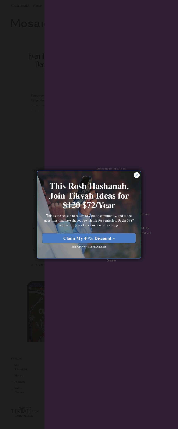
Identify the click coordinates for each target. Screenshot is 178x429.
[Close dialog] (137, 175)
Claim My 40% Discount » (89, 238)
